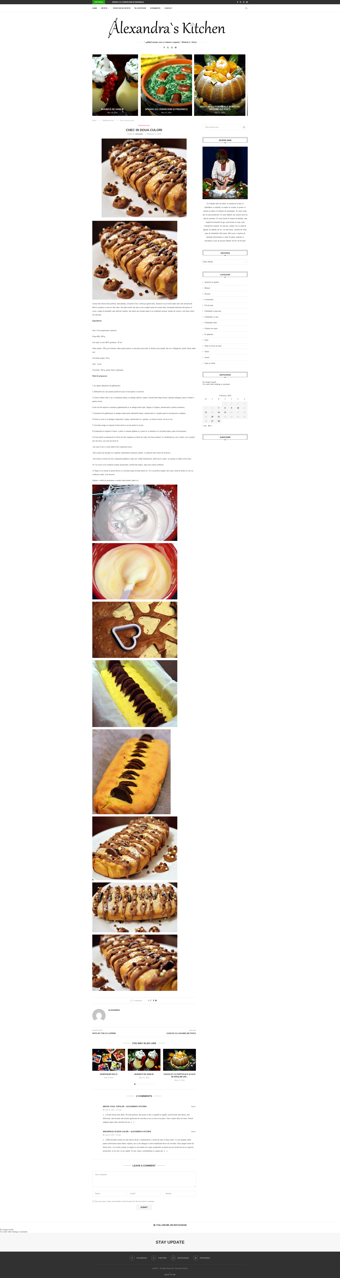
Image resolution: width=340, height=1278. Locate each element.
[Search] (246, 8)
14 (219, 412)
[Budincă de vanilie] (144, 1060)
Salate (207, 352)
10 (238, 408)
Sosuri (207, 357)
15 (225, 412)
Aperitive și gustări (212, 282)
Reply (193, 1106)
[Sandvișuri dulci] (108, 1060)
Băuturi (207, 288)
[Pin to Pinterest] (156, 1001)
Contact (168, 8)
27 (212, 421)
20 (212, 417)
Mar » (210, 426)
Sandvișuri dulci (108, 1074)
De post (207, 294)
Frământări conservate (213, 311)
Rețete (104, 8)
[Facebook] (237, 2)
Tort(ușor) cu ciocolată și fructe (127, 2)
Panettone (221, 109)
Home (94, 8)
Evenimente (155, 8)
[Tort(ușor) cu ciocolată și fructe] (170, 85)
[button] (107, 2)
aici (137, 480)
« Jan (204, 426)
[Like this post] (150, 1001)
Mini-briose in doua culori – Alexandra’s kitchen (127, 1132)
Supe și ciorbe (210, 363)
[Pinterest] (247, 2)
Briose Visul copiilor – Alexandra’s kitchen (124, 1106)
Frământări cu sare (211, 317)
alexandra (139, 134)
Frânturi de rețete (122, 8)
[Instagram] (244, 2)
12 (206, 412)
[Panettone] (221, 85)
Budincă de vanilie (144, 1074)
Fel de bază (209, 305)
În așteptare (140, 8)
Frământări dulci (108, 120)
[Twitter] (240, 2)
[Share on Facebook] (153, 1001)
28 (219, 421)
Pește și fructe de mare (213, 346)
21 (219, 417)
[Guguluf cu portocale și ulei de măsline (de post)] (118, 85)
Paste (206, 340)
